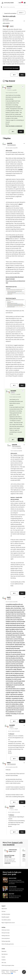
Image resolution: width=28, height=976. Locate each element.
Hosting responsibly (6, 941)
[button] (24, 21)
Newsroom (4, 951)
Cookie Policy (13, 971)
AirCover (3, 911)
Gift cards (4, 962)
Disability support (5, 917)
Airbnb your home (5, 930)
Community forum (6, 938)
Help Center (4, 908)
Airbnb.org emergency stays (8, 965)
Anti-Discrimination (6, 914)
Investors (4, 959)
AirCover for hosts (5, 932)
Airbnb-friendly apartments (8, 944)
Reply (22, 74)
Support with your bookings (10, 13)
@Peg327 (11, 733)
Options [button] (20, 12)
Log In (20, 2)
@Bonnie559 (9, 150)
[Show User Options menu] (24, 2)
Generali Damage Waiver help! (9, 856)
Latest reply (7, 863)
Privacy (3, 971)
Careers (3, 957)
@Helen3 (11, 814)
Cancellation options (6, 919)
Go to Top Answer (14, 68)
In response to (11, 90)
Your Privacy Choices (6, 973)
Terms (7, 971)
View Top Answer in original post (14, 126)
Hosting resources (5, 935)
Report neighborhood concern (8, 922)
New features (4, 954)
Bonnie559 (6, 26)
